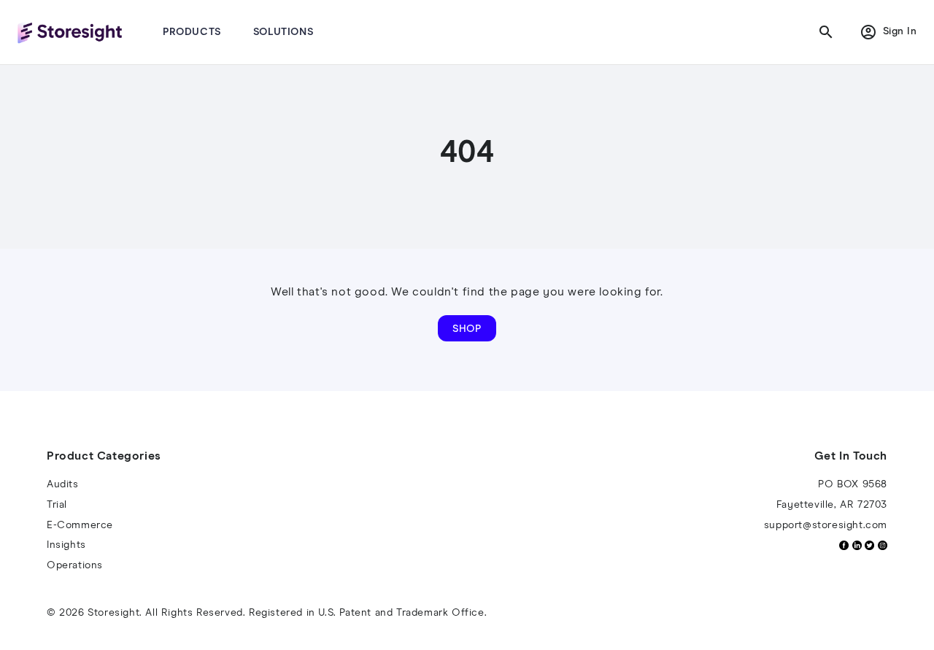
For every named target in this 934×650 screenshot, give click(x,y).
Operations (75, 565)
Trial (57, 505)
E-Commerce (80, 525)
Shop (467, 329)
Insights (66, 545)
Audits (63, 484)
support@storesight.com (825, 525)
